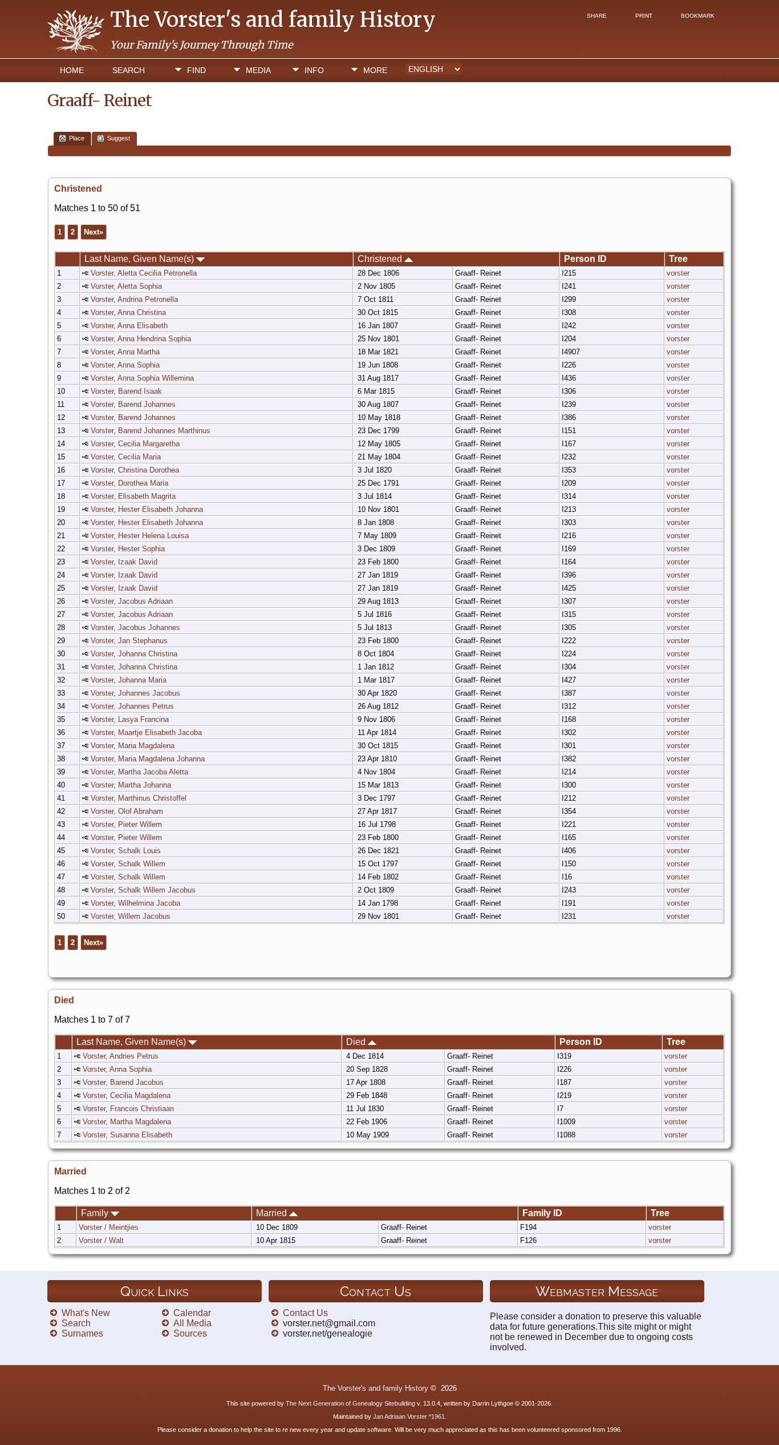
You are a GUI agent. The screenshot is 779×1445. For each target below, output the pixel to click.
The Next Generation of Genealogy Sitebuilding (350, 1403)
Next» (93, 232)
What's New (86, 1313)
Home (72, 70)
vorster (678, 273)
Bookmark (698, 16)
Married (272, 1213)
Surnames (82, 1333)
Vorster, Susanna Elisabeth (127, 1135)
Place (76, 138)
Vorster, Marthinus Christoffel (138, 798)
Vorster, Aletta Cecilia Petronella (144, 273)
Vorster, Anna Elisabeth (129, 325)
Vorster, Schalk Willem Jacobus (143, 890)
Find (196, 70)
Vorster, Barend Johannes (133, 404)
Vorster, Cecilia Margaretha (135, 443)
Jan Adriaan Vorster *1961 (409, 1416)
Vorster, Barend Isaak (126, 391)
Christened (381, 259)
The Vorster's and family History (273, 20)
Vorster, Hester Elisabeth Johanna (147, 509)
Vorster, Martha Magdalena (127, 1121)
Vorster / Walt (101, 1240)
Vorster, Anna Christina (128, 312)
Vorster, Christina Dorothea (135, 470)
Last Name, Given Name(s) (140, 259)
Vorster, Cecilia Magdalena (127, 1095)
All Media (192, 1323)
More (375, 70)
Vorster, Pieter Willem (126, 824)
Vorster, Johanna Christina (134, 653)
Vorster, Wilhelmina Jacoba (135, 903)
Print (643, 16)
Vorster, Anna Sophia (125, 365)
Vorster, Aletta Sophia (126, 286)
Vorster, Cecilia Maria (126, 457)
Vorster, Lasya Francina (130, 719)
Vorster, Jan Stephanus (129, 640)
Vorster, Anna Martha (125, 352)
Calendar (192, 1313)
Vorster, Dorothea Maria (129, 483)
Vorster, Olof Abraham (127, 811)
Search (128, 70)
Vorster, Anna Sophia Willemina (142, 378)
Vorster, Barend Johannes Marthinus (150, 430)
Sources (190, 1333)
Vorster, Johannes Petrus (132, 706)
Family (96, 1213)
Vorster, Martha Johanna (131, 785)
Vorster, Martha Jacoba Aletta (139, 772)
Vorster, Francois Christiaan (128, 1108)
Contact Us (305, 1313)
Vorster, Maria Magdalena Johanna (148, 758)
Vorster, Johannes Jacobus (135, 693)
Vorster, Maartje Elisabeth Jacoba (146, 732)
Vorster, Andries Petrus (121, 1056)
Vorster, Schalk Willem (128, 863)
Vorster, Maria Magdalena (133, 745)
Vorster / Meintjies (109, 1227)
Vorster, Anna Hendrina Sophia (141, 338)
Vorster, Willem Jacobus (131, 916)
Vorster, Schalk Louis (126, 850)
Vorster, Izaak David (124, 562)
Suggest (118, 138)
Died (357, 1042)
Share (597, 16)
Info (314, 70)
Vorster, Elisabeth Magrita (133, 496)
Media (258, 70)
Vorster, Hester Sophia (128, 548)
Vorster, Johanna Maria (129, 680)
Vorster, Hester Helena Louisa (140, 535)
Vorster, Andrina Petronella (134, 299)
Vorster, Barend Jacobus (123, 1082)
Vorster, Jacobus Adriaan (132, 601)
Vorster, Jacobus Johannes (135, 627)
